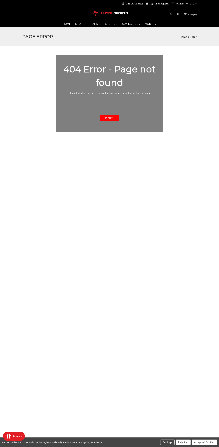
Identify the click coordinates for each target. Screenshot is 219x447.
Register (164, 3)
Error (193, 36)
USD (192, 3)
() (192, 14)
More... (149, 24)
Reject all (183, 442)
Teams (93, 24)
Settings (167, 442)
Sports (110, 24)
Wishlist (180, 3)
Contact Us (130, 24)
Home (67, 24)
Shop (79, 24)
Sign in (153, 3)
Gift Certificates (134, 3)
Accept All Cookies (204, 442)
